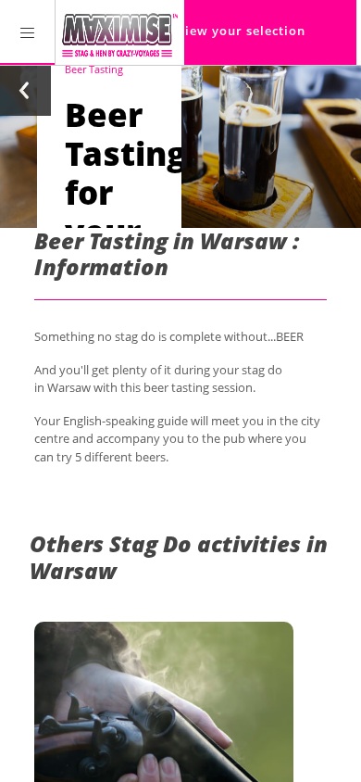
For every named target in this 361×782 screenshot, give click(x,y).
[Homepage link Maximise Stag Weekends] (120, 32)
